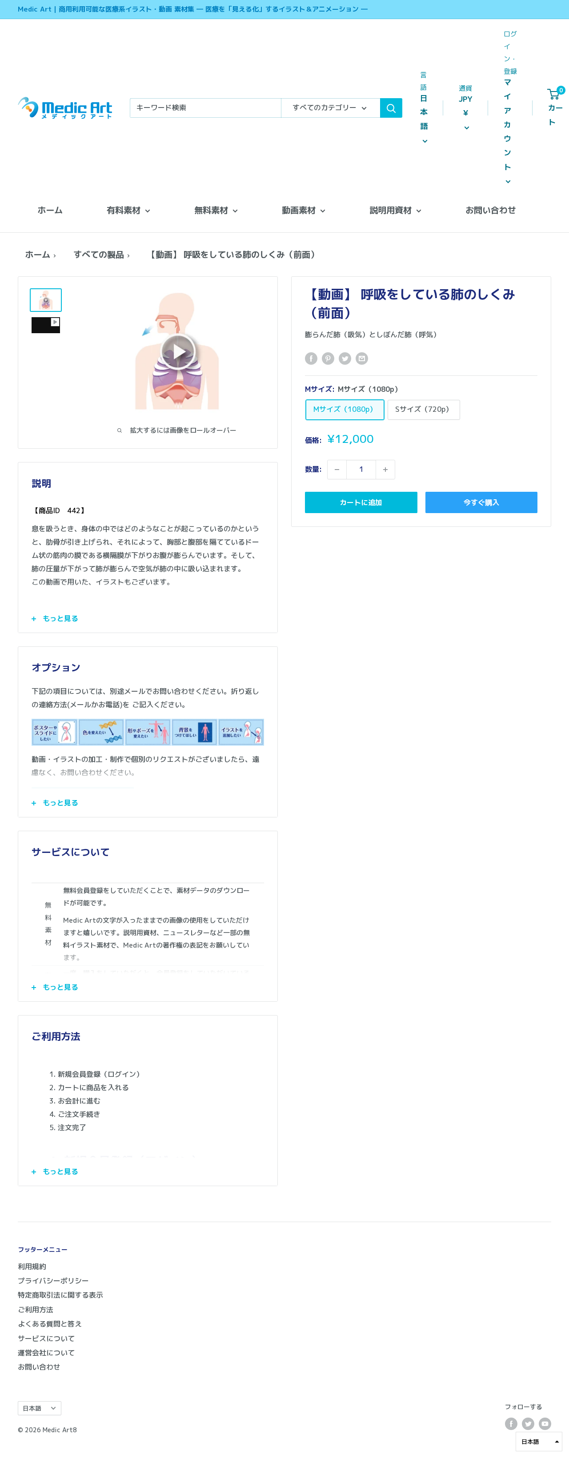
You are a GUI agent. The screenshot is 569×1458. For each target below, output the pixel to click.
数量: (313, 469)
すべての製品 (98, 254)
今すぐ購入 (481, 502)
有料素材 (123, 210)
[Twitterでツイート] (345, 358)
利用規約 (32, 1266)
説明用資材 (390, 210)
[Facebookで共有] (311, 358)
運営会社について (46, 1353)
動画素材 (299, 210)
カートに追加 (361, 502)
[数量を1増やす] (385, 469)
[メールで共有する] (362, 358)
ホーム (50, 210)
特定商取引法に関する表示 (60, 1295)
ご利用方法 (35, 1310)
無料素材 (211, 210)
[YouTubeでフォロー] (545, 1424)
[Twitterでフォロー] (528, 1424)
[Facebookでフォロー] (511, 1424)
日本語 (32, 1408)
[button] (539, 1441)
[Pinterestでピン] (328, 358)
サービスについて (46, 1338)
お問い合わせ (490, 210)
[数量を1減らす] (337, 469)
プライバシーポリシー (53, 1281)
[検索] (391, 108)
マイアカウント (507, 124)
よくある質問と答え (50, 1324)
